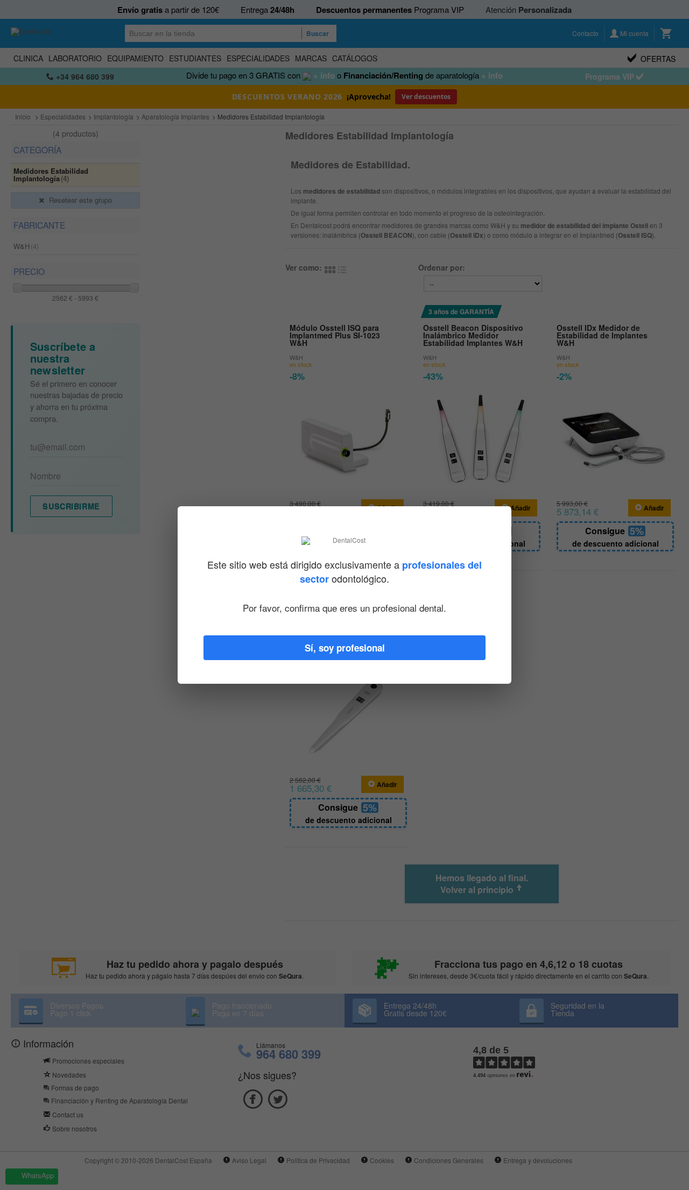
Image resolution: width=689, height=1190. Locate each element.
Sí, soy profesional (345, 647)
